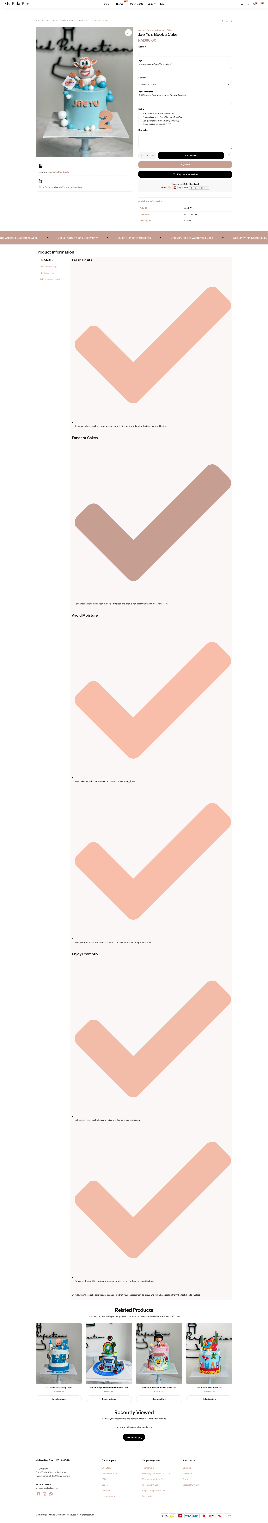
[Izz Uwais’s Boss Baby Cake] (59, 1353)
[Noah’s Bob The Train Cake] (209, 1353)
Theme (120, 3)
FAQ (162, 4)
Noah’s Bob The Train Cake (209, 1387)
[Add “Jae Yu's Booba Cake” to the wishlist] (228, 155)
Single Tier (189, 208)
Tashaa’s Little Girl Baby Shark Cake (159, 1387)
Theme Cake (49, 20)
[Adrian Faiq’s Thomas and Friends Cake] (109, 1353)
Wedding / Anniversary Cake (156, 1473)
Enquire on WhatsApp (187, 174)
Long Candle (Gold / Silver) (161, 120)
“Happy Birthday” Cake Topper (162, 117)
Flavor (142, 77)
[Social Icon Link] (38, 1494)
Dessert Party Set (190, 1484)
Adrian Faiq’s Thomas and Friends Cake (109, 1387)
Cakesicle (187, 1473)
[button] (255, 4)
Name (142, 46)
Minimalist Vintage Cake (154, 1479)
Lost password (109, 1496)
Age (140, 60)
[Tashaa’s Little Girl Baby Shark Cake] (159, 1353)
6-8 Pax (187, 220)
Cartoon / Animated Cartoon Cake (73, 20)
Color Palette (136, 4)
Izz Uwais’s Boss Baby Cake (59, 1387)
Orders (105, 1484)
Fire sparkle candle (157, 124)
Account (106, 1490)
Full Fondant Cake (150, 1484)
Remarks (143, 130)
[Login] (248, 4)
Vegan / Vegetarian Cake (154, 1490)
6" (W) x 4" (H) (191, 214)
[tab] (52, 260)
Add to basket (191, 155)
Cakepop (186, 1467)
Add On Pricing (145, 91)
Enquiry (151, 4)
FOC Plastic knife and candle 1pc (158, 113)
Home (38, 20)
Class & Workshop (110, 1473)
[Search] (242, 4)
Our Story (106, 1467)
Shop (106, 4)
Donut (185, 1479)
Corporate (147, 1496)
